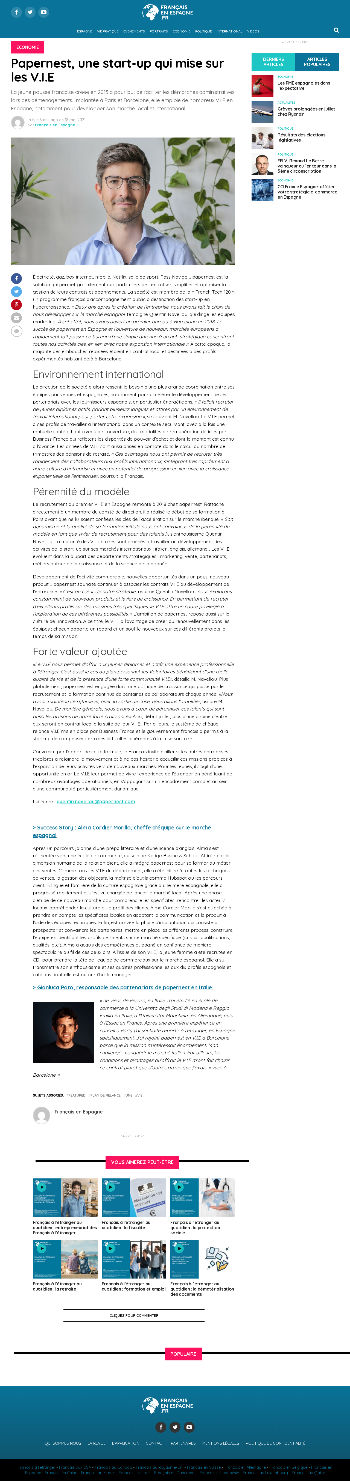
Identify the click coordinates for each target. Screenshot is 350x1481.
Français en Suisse (204, 1467)
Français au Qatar (308, 1472)
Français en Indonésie (219, 1472)
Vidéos (253, 31)
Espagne (84, 31)
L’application (125, 1443)
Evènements (134, 31)
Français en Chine (61, 1472)
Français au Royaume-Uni (159, 1467)
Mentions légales (220, 1443)
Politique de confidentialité (275, 1443)
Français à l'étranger (36, 1467)
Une (129, 1095)
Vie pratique (107, 31)
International (229, 31)
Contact (155, 1443)
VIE (139, 1095)
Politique (203, 31)
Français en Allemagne (245, 1467)
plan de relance (106, 1095)
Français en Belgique (288, 1467)
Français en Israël (134, 1472)
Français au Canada (113, 1467)
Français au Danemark (175, 1472)
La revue (97, 1443)
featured (77, 1095)
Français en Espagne (55, 125)
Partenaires (183, 1443)
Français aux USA (75, 1467)
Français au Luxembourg (265, 1472)
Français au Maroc (98, 1472)
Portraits (159, 31)
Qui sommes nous (63, 1443)
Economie (181, 31)
